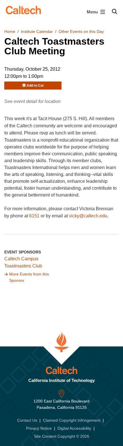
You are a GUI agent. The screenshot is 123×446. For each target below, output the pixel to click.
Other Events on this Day (81, 31)
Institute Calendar (37, 31)
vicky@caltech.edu (88, 215)
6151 (34, 215)
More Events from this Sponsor (29, 277)
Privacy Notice (39, 428)
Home (9, 31)
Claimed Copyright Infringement (71, 420)
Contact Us (27, 420)
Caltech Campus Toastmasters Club (23, 262)
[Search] (114, 11)
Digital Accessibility (74, 428)
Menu (93, 11)
